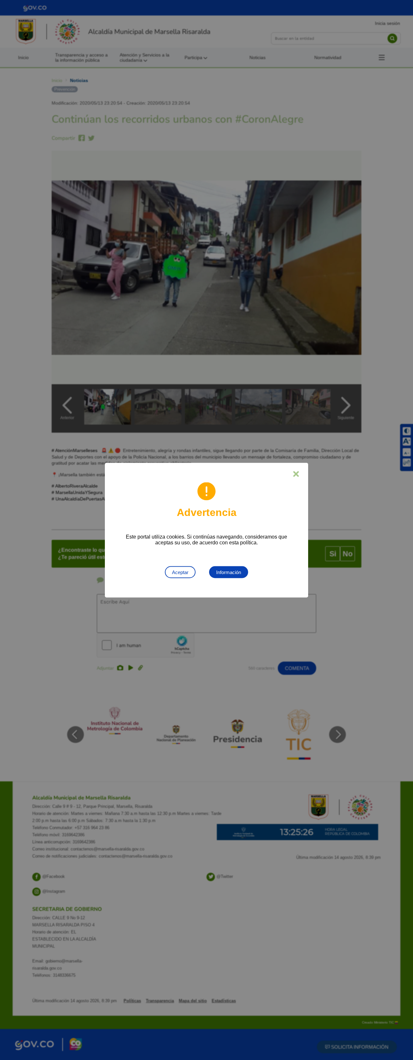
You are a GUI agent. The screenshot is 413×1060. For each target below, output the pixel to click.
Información (228, 572)
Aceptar (180, 572)
